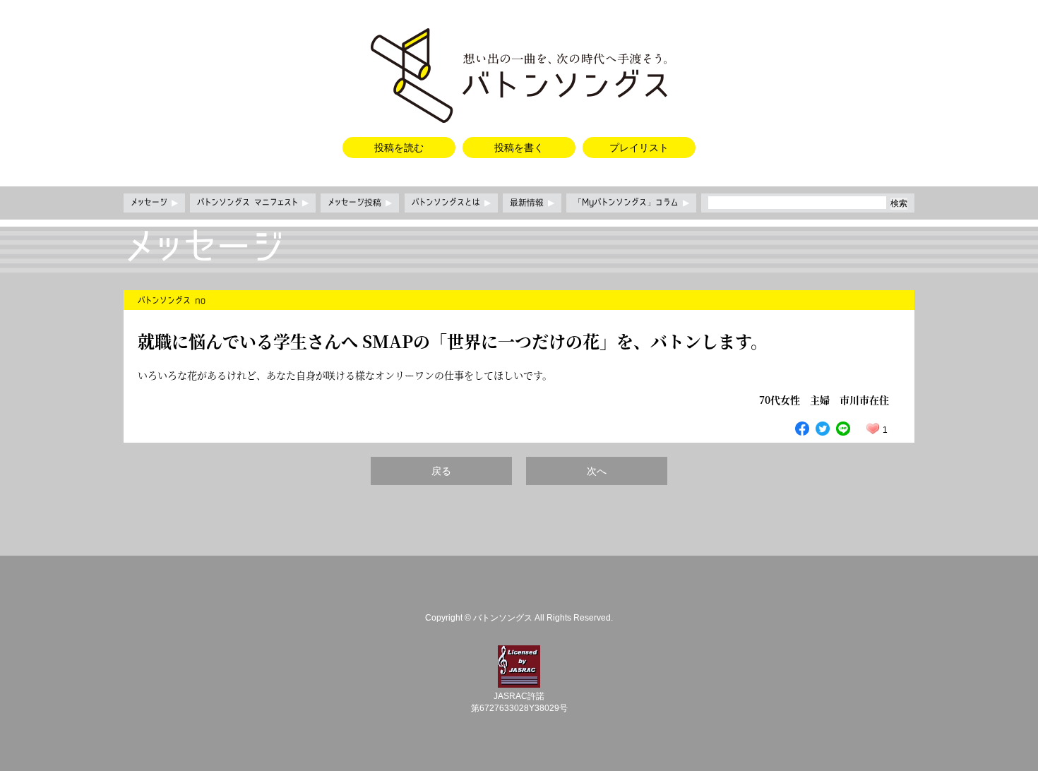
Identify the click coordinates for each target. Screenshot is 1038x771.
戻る (441, 471)
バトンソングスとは (451, 203)
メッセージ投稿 (360, 203)
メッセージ (154, 203)
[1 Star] (872, 428)
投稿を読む (399, 147)
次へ (597, 471)
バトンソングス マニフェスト (253, 203)
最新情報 (532, 203)
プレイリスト (639, 147)
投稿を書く (519, 147)
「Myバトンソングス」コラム (631, 203)
